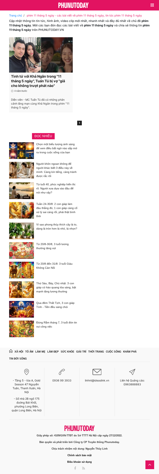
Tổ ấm (29, 351)
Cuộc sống (113, 351)
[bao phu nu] (73, 5)
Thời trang (96, 351)
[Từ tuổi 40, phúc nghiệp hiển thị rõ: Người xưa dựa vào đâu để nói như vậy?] (21, 190)
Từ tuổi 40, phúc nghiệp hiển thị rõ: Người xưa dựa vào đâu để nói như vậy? (55, 188)
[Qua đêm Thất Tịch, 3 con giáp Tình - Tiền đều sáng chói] (21, 309)
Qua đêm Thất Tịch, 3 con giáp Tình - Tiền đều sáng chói (55, 304)
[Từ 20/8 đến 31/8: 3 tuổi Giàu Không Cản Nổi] (21, 270)
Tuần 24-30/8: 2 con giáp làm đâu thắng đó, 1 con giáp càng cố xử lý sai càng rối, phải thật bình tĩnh (56, 210)
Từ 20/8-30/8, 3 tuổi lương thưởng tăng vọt (52, 246)
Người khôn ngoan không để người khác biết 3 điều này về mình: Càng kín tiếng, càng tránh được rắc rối (56, 170)
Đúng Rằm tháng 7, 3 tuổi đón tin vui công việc (56, 324)
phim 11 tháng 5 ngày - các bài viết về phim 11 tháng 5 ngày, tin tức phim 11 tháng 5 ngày (84, 15)
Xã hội (19, 351)
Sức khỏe (67, 351)
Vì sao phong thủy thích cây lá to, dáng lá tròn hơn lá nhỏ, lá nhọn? (56, 226)
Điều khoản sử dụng (79, 461)
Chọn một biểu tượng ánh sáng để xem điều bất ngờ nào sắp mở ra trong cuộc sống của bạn (56, 148)
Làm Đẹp (53, 351)
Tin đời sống (18, 358)
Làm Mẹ (40, 351)
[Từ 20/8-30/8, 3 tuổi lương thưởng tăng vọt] (21, 250)
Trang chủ (15, 15)
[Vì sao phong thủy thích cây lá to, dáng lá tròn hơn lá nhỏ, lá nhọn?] (21, 231)
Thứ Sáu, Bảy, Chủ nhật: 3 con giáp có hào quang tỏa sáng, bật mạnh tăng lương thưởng (56, 287)
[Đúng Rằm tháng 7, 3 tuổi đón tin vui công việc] (21, 329)
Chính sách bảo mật (79, 455)
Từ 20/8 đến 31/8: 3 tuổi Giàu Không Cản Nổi (54, 265)
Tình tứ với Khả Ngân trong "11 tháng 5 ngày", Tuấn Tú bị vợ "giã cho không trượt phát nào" (38, 81)
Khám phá (130, 351)
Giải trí (81, 351)
